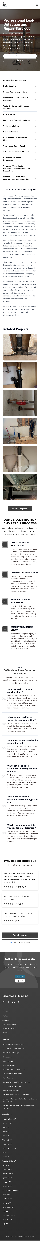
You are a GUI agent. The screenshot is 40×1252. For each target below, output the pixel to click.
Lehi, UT (5, 1224)
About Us (5, 1020)
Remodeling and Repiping (11, 1086)
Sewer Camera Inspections (12, 1090)
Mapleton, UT (7, 1144)
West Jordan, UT (8, 1207)
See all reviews (20, 935)
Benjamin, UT (7, 1186)
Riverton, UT (6, 1203)
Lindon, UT (6, 1127)
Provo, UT (5, 1136)
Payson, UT (6, 1182)
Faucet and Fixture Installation (13, 1044)
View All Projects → (20, 509)
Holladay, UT (6, 1195)
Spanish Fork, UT (8, 1174)
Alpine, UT (6, 1157)
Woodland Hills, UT (9, 1161)
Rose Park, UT (7, 1220)
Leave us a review (21, 942)
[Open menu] (36, 4)
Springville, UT (7, 1178)
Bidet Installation (8, 1065)
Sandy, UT (6, 1165)
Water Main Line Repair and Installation (16, 1095)
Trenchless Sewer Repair (11, 1053)
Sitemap (5, 1033)
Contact (5, 1016)
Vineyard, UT (6, 1140)
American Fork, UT (9, 1216)
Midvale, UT (6, 1211)
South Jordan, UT (8, 1199)
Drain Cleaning (7, 1078)
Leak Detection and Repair (12, 1074)
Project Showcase (8, 1029)
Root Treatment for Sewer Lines (14, 1069)
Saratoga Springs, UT (9, 1148)
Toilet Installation (8, 1061)
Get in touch (20, 56)
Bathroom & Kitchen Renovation (14, 1048)
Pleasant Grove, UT (9, 1119)
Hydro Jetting (7, 1057)
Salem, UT (6, 1153)
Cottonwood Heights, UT (11, 1190)
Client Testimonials (9, 1024)
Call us (21, 60)
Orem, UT (5, 1132)
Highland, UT (7, 1123)
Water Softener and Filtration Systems (16, 1082)
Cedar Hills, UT (7, 1169)
